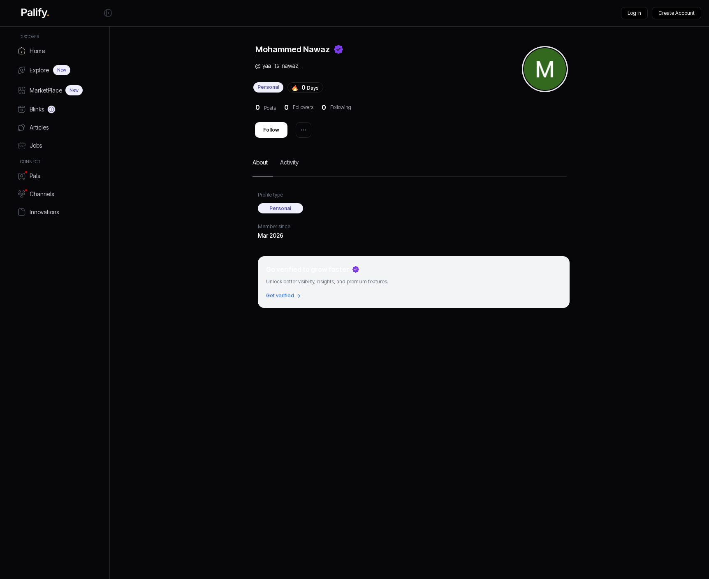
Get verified (280, 295)
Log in (634, 13)
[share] (303, 130)
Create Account (676, 13)
